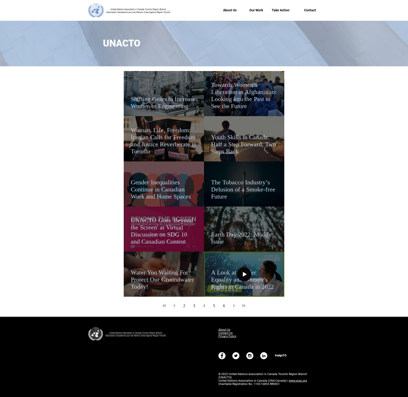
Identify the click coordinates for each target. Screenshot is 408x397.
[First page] (164, 305)
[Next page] (234, 305)
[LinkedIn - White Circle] (263, 355)
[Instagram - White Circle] (249, 355)
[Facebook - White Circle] (221, 355)
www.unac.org (298, 380)
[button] (227, 10)
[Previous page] (174, 305)
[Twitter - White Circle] (235, 355)
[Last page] (243, 305)
